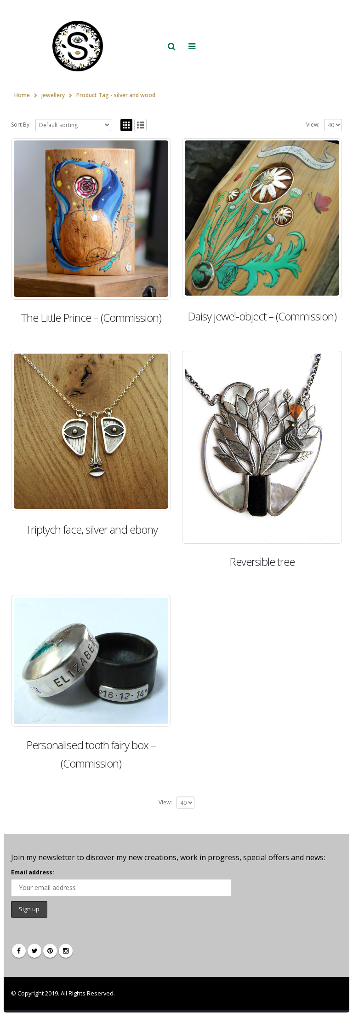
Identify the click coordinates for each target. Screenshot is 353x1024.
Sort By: (21, 124)
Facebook (19, 951)
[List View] (140, 125)
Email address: (32, 872)
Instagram (66, 951)
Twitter (34, 951)
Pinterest (50, 951)
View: (312, 124)
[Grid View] (126, 125)
